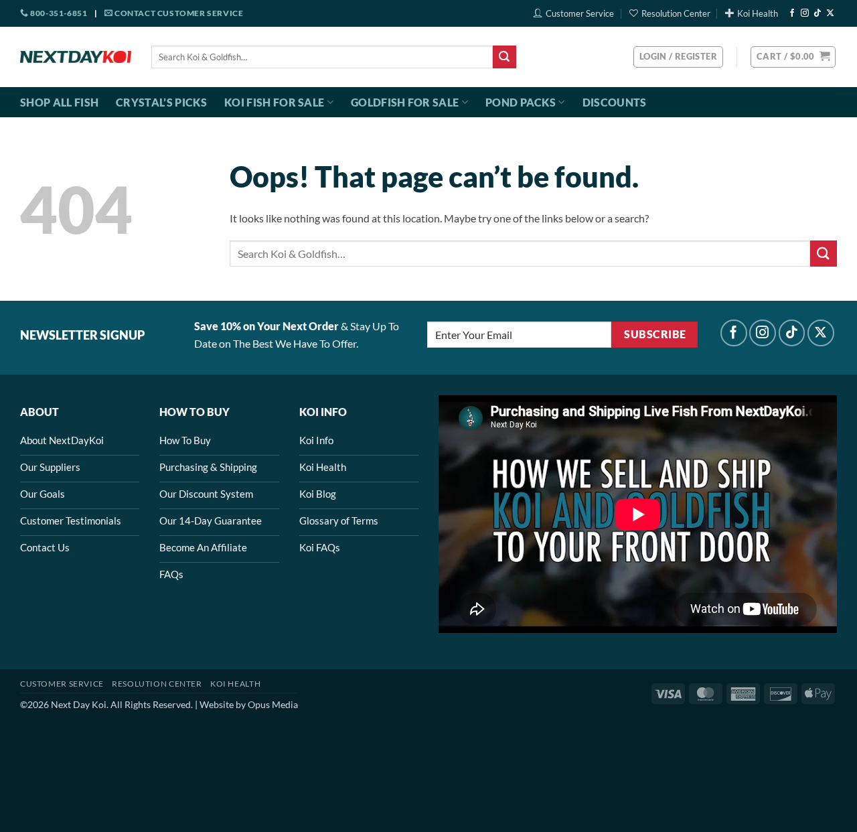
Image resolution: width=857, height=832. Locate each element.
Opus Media (273, 704)
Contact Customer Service (177, 13)
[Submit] (504, 57)
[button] (793, 57)
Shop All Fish (59, 102)
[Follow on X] (830, 13)
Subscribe (655, 334)
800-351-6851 (58, 13)
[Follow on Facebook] (792, 13)
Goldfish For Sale (405, 102)
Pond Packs (520, 102)
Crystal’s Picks (161, 102)
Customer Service (580, 13)
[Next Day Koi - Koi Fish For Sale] (75, 57)
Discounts (614, 102)
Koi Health (757, 13)
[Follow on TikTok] (817, 13)
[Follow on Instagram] (805, 13)
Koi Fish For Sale (274, 102)
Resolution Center (675, 13)
